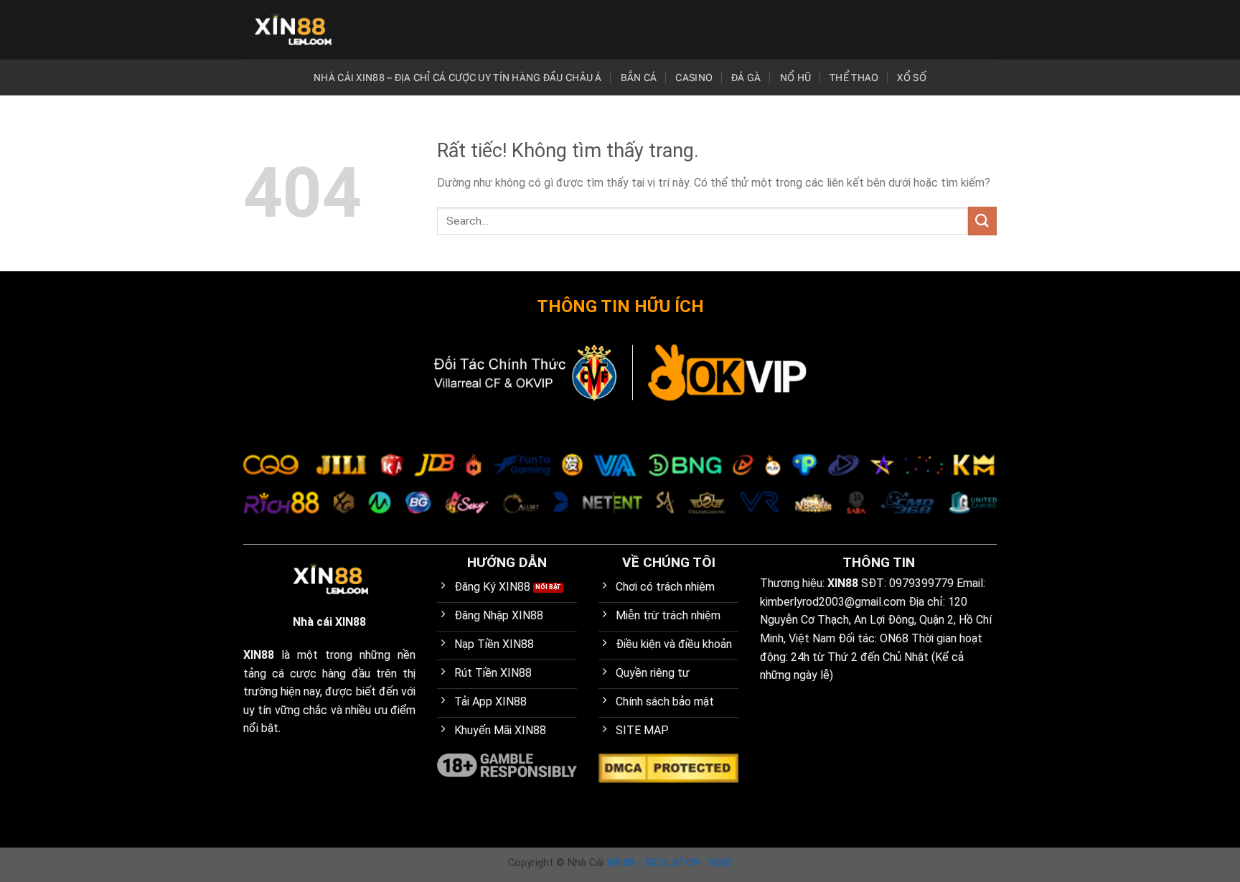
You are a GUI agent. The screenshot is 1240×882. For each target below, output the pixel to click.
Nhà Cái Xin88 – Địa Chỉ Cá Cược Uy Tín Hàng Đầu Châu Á (458, 78)
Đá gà (746, 78)
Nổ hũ (795, 78)
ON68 (894, 638)
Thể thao (854, 78)
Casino (694, 78)
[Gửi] (982, 221)
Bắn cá (639, 78)
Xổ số (911, 78)
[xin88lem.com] (291, 30)
